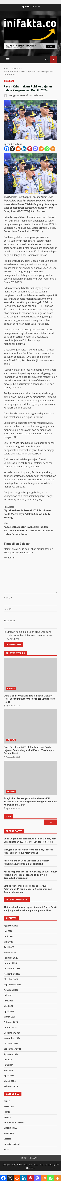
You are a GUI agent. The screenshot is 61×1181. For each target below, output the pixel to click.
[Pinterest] (29, 148)
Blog (24, 1158)
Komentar (10, 557)
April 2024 (9, 1075)
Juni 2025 (8, 1000)
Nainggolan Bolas (16, 95)
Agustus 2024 (11, 1054)
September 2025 (12, 984)
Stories (7, 1138)
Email (8, 609)
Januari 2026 (10, 963)
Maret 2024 (10, 1081)
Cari (8, 816)
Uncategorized (12, 1144)
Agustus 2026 (11, 925)
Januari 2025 (10, 1027)
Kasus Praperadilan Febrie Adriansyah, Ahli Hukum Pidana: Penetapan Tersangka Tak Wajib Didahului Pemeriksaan (30, 874)
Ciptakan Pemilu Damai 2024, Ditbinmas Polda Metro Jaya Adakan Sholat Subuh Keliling (27, 512)
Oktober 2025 (11, 979)
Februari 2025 (11, 1022)
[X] (12, 148)
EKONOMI (9, 1106)
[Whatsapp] (47, 148)
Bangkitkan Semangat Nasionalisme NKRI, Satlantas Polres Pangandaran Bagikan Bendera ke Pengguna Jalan (30, 778)
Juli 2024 (8, 1059)
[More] (52, 148)
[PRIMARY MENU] (8, 59)
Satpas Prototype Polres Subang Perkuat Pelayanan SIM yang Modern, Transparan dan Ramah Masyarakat (28, 888)
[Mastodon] (35, 148)
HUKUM (7, 1117)
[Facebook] (6, 148)
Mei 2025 (8, 1006)
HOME (7, 1111)
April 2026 (9, 947)
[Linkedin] (24, 148)
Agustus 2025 (11, 990)
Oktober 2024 (11, 1043)
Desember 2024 (12, 1032)
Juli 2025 (8, 995)
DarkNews (46, 1164)
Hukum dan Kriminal (14, 1122)
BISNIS (7, 1101)
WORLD (7, 1149)
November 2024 (12, 1038)
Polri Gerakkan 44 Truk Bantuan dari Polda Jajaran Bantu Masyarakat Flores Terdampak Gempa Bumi (30, 726)
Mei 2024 (8, 1070)
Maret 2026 (10, 952)
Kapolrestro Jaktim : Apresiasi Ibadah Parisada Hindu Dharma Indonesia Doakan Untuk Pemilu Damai (28, 529)
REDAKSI (33, 1158)
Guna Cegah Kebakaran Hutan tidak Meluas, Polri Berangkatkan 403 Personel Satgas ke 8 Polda (30, 675)
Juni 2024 (8, 1064)
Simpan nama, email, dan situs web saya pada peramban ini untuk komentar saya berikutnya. (29, 635)
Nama (8, 597)
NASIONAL (9, 81)
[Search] (46, 59)
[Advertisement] (30, 46)
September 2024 (12, 1048)
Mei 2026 (8, 941)
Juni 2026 (8, 936)
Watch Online (53, 59)
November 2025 (12, 973)
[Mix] (41, 148)
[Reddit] (18, 148)
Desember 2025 (12, 968)
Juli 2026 (8, 931)
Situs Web (9, 620)
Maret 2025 (10, 1016)
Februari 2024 (11, 1086)
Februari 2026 (11, 957)
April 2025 (9, 1011)
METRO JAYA (10, 1128)
